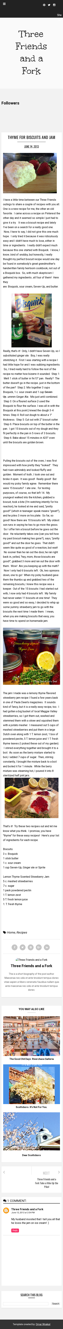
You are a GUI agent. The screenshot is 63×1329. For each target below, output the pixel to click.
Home (11, 932)
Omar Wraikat (43, 1324)
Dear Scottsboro (31, 1155)
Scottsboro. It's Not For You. (31, 1107)
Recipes (21, 932)
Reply (15, 1230)
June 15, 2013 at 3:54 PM (22, 1212)
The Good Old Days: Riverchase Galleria (31, 1059)
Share (59, 15)
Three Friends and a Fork (27, 1209)
